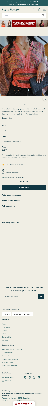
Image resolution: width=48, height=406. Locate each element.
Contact (4, 330)
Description (7, 118)
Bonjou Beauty (7, 327)
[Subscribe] (41, 296)
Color (4, 136)
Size (4, 125)
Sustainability (7, 337)
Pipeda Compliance (9, 398)
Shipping (5, 177)
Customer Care (7, 353)
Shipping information (11, 200)
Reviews (5, 340)
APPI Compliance (23, 401)
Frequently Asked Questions (12, 349)
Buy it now (24, 187)
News (4, 334)
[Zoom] (45, 99)
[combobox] (24, 15)
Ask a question (8, 206)
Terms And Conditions (10, 366)
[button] (24, 403)
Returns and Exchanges (10, 359)
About (4, 324)
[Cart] (39, 9)
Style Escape (11, 9)
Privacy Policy (7, 356)
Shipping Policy (7, 362)
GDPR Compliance (24, 398)
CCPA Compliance (8, 401)
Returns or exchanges (11, 195)
